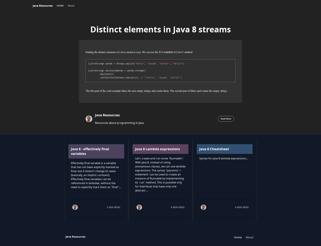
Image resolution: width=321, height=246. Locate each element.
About (71, 5)
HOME (60, 5)
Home (238, 237)
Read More (226, 118)
